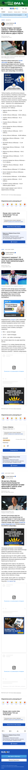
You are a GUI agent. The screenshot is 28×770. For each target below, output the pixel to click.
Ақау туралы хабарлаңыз (14, 756)
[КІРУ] (26, 8)
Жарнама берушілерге (14, 760)
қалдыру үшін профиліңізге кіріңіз (15, 221)
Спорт (2, 249)
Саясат (3, 12)
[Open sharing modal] (18, 731)
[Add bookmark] (25, 731)
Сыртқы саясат (17, 12)
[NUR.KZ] (14, 9)
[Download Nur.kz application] (14, 3)
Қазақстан (10, 12)
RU (23, 8)
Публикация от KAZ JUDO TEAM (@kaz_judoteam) (14, 616)
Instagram (15, 241)
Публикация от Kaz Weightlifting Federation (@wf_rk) (14, 386)
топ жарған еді (11, 581)
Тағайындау (24, 12)
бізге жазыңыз (17, 194)
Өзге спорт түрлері (9, 249)
